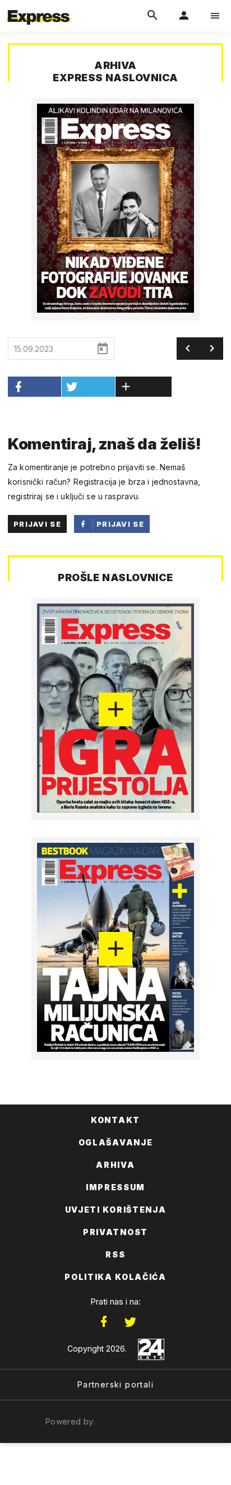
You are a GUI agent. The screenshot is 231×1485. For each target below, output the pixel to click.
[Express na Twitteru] (130, 1322)
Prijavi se (37, 523)
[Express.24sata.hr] (39, 7)
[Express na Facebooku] (104, 1322)
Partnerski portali (115, 1384)
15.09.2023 (33, 349)
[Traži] (152, 15)
